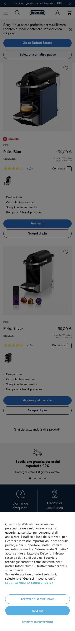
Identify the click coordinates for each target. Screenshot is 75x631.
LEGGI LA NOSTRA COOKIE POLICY (29, 583)
